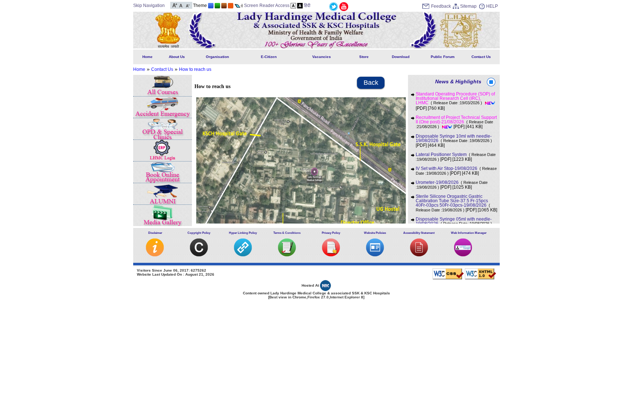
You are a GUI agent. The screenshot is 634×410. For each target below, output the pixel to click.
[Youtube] (343, 6)
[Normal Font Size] (181, 5)
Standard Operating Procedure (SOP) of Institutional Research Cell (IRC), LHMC (455, 98)
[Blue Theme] (211, 5)
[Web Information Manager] (463, 255)
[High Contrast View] (300, 5)
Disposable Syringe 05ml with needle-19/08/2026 (454, 221)
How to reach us (195, 69)
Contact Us (481, 57)
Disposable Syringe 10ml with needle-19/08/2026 (454, 138)
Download (400, 57)
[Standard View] (293, 5)
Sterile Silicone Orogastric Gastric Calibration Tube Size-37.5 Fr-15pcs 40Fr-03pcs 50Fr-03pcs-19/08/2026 (453, 203)
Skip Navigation (149, 5)
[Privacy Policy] (331, 255)
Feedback (441, 6)
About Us (177, 57)
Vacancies (321, 57)
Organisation (217, 57)
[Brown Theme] (224, 5)
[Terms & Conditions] (287, 255)
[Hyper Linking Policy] (243, 255)
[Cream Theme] (230, 5)
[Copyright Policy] (199, 255)
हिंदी (307, 5)
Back (371, 82)
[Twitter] (333, 6)
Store (364, 57)
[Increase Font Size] (174, 5)
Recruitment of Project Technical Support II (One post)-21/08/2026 (456, 122)
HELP (492, 6)
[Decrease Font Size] (187, 5)
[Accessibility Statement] (419, 255)
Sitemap (468, 6)
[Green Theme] (217, 5)
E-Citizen (269, 57)
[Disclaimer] (155, 255)
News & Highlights (458, 81)
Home (147, 57)
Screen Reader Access (266, 5)
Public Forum (443, 57)
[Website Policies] (375, 255)
